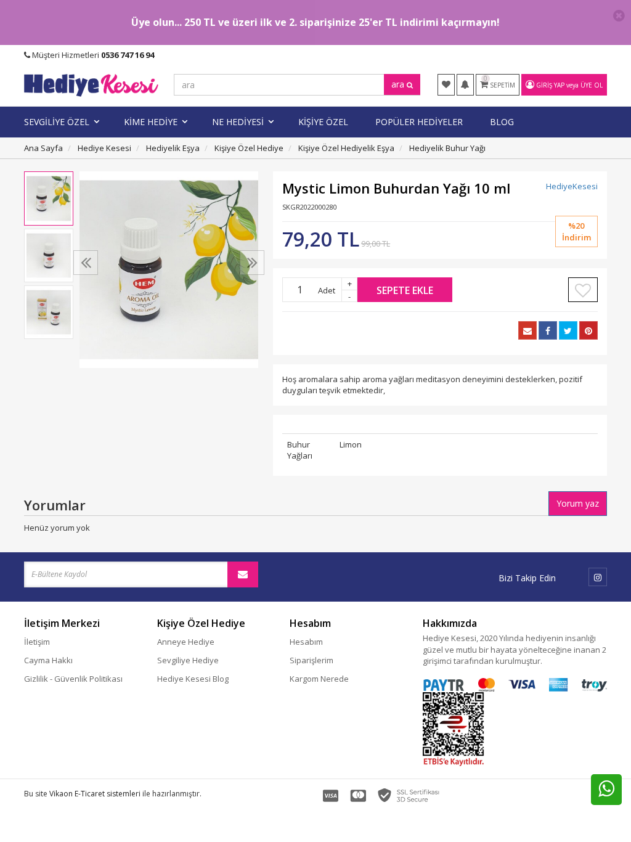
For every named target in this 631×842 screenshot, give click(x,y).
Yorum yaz (577, 503)
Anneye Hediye (185, 641)
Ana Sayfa (43, 147)
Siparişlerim (311, 660)
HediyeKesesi (572, 186)
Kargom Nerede (319, 678)
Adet (326, 290)
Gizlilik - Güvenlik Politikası (73, 678)
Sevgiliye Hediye (188, 660)
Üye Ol (591, 85)
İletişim (37, 641)
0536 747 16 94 (127, 54)
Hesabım (306, 641)
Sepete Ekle (405, 290)
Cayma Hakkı (48, 660)
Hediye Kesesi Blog (193, 678)
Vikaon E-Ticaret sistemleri (94, 793)
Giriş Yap (550, 85)
